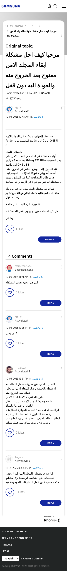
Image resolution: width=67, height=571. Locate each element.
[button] (55, 108)
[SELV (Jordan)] (10, 5)
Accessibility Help (14, 531)
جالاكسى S (38, 116)
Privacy (7, 544)
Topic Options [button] (55, 35)
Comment (50, 239)
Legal (5, 551)
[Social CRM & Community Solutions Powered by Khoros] (52, 519)
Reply (50, 303)
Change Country (32, 558)
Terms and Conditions (17, 538)
